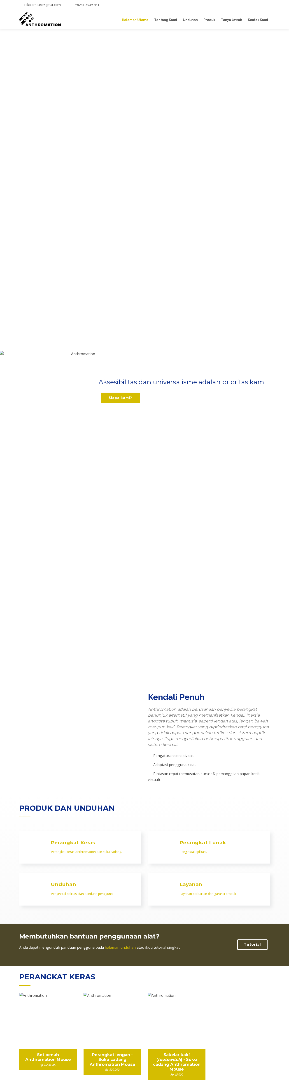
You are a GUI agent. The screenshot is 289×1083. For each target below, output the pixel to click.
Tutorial (252, 944)
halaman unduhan (120, 947)
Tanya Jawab (231, 20)
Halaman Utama (135, 20)
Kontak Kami (258, 20)
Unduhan (190, 20)
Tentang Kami (165, 20)
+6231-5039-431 (87, 4)
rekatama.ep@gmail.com (42, 4)
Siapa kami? (120, 398)
